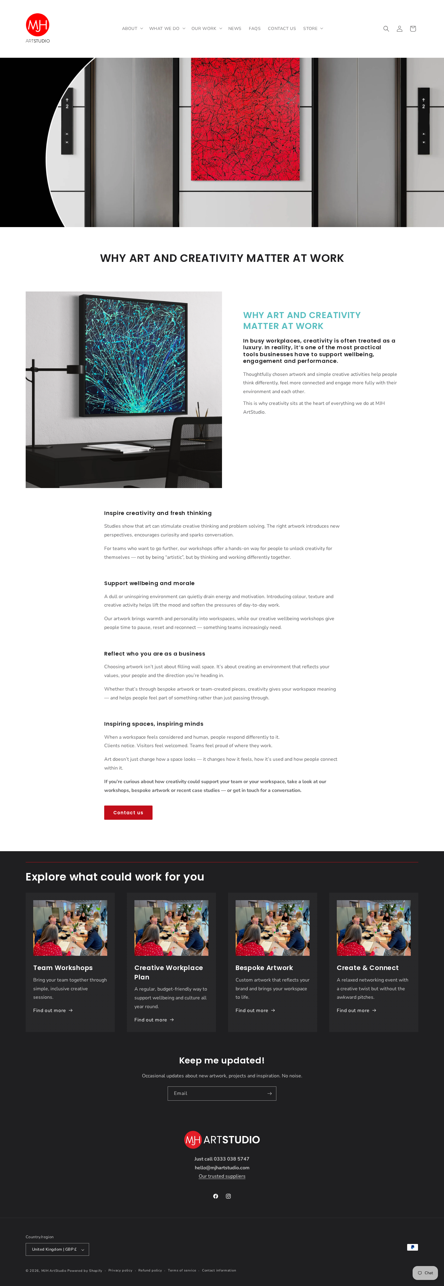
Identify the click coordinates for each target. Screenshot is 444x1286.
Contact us (128, 812)
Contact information (219, 1270)
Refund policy (150, 1270)
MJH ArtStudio (53, 1271)
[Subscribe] (269, 1093)
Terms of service (182, 1270)
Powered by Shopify (84, 1271)
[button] (132, 28)
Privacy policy (120, 1270)
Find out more (49, 1010)
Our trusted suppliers (222, 1176)
